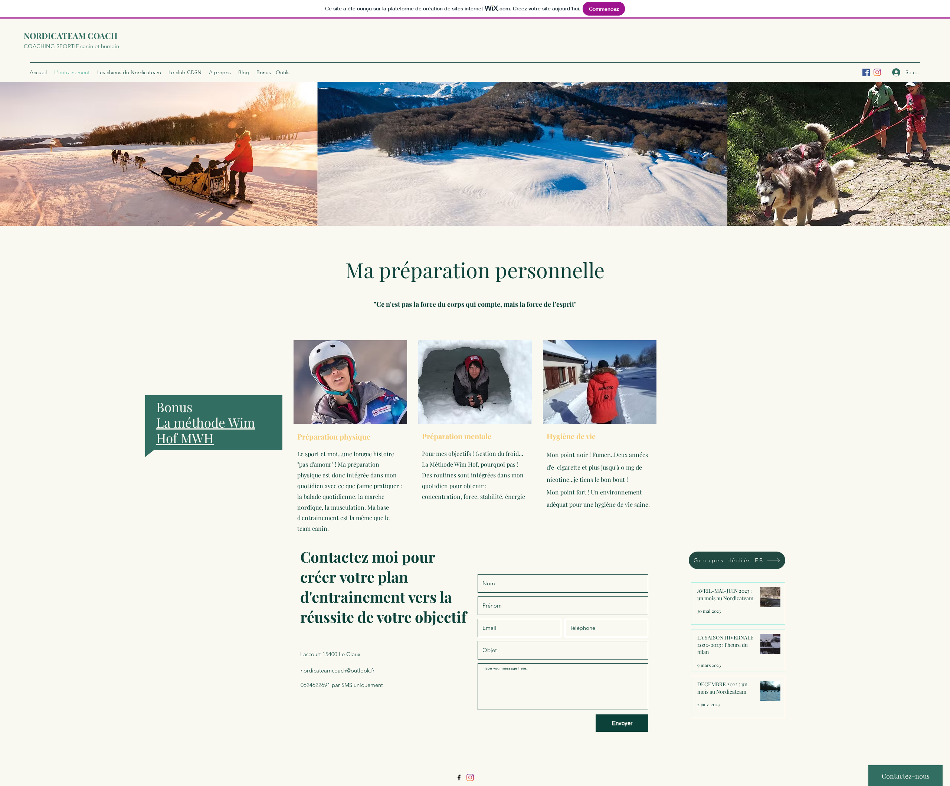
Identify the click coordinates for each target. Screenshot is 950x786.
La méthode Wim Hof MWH (205, 430)
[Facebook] (459, 777)
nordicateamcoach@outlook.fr (337, 670)
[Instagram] (877, 72)
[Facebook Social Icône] (866, 72)
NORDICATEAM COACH (71, 35)
